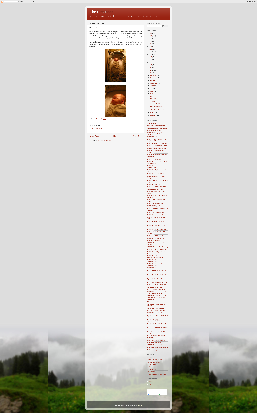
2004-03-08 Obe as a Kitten (155, 345)
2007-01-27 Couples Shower (156, 335)
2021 (150, 36)
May (151, 93)
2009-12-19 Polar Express (155, 130)
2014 (150, 54)
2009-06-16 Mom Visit (154, 159)
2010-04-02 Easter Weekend (156, 125)
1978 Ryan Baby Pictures (155, 350)
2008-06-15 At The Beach (155, 236)
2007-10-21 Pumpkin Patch (155, 287)
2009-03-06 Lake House (154, 184)
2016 (150, 49)
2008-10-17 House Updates (155, 215)
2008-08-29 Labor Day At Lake (156, 229)
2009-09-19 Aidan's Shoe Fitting (157, 148)
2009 (150, 67)
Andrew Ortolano (152, 364)
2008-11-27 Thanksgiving (155, 203)
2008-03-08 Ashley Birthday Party (157, 247)
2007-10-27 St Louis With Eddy (156, 284)
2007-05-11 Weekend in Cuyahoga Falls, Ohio (154, 320)
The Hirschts (151, 371)
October (153, 80)
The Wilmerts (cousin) (154, 362)
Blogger (139, 405)
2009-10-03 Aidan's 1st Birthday (157, 143)
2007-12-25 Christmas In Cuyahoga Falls (154, 264)
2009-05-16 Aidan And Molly (155, 174)
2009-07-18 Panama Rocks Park (157, 154)
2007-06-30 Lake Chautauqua (156, 313)
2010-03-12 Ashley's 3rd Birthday (157, 128)
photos (96, 121)
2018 (150, 44)
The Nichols (150, 357)
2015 (150, 51)
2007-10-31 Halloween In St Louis (157, 282)
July (151, 88)
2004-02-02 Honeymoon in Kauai (157, 347)
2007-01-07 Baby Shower (155, 338)
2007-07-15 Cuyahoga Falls (155, 308)
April (152, 96)
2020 (150, 38)
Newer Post (94, 136)
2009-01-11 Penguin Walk (155, 189)
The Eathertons (151, 369)
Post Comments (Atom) (105, 140)
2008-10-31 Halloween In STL (156, 212)
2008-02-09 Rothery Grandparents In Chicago (155, 256)
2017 (150, 46)
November (153, 78)
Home (116, 136)
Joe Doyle (150, 367)
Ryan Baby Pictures (156, 106)
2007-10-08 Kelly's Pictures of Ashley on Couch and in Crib (156, 296)
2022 (150, 33)
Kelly (150, 381)
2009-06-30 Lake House (154, 157)
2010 (150, 65)
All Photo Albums (152, 123)
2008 (150, 70)
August (152, 85)
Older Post (137, 136)
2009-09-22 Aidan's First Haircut (157, 145)
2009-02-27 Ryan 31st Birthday (156, 186)
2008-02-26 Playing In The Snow (157, 249)
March (152, 112)
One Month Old (155, 104)
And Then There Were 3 (157, 109)
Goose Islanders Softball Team (156, 374)
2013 (150, 57)
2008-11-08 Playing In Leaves (156, 206)
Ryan (150, 384)
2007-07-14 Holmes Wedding (156, 310)
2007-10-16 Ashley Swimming (156, 289)
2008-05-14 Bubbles (153, 240)
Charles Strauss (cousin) (154, 359)
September (154, 83)
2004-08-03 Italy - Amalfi (154, 342)
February (153, 115)
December (153, 75)
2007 (150, 73)
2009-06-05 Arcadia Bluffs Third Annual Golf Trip (157, 162)
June (152, 91)
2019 (150, 41)
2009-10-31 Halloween (154, 137)
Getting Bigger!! (155, 101)
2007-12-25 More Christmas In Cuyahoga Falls (156, 260)
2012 (150, 59)
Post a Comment (96, 128)
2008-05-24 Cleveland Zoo (155, 238)
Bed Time (153, 98)
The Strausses (101, 12)
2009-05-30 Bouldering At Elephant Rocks (155, 166)
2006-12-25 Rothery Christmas (156, 340)
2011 (150, 62)
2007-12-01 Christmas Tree (155, 268)
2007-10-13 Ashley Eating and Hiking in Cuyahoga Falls (156, 292)
